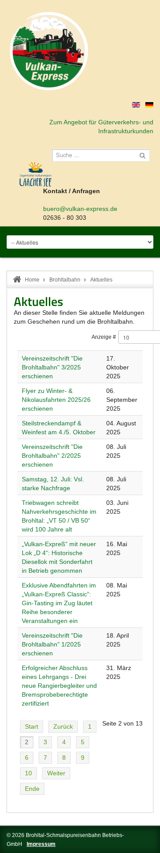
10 (28, 773)
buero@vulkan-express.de (80, 208)
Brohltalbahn (64, 280)
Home (32, 280)
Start (31, 726)
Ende (32, 788)
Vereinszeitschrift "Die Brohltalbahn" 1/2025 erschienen (52, 644)
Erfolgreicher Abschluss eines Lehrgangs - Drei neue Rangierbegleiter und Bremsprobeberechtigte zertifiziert (59, 685)
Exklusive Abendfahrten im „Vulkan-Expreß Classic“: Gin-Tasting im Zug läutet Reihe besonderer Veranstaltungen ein (59, 603)
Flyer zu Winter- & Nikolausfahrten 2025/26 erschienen (56, 399)
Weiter (56, 773)
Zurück (63, 726)
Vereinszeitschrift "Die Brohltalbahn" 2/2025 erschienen (52, 455)
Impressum (41, 844)
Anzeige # (104, 337)
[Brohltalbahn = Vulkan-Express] (49, 51)
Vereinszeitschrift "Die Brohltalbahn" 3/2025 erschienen (52, 367)
